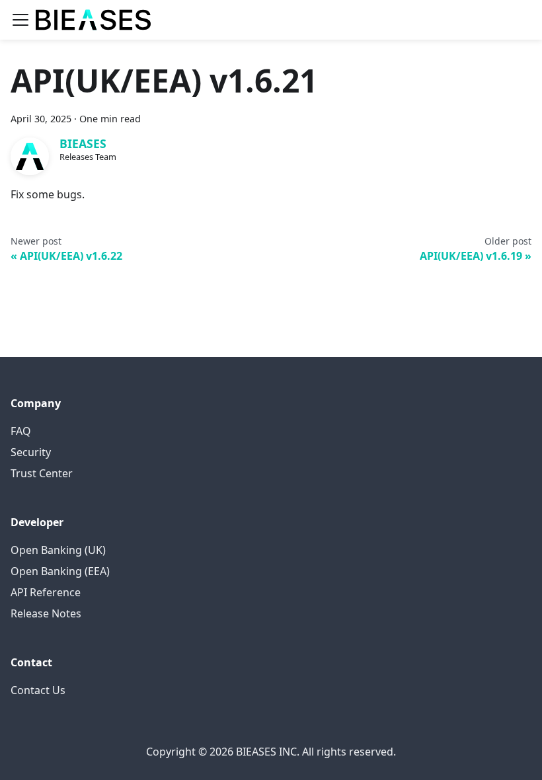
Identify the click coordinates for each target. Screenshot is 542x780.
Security (31, 452)
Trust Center (42, 473)
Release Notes (46, 613)
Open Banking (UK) (58, 550)
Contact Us (38, 690)
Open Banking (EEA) (60, 571)
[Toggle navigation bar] (20, 20)
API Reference (46, 592)
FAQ (21, 431)
